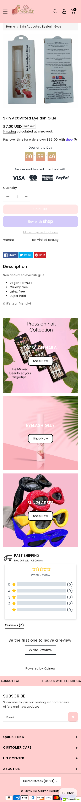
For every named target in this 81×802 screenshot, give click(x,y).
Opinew (49, 668)
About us (11, 768)
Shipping (9, 131)
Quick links (13, 737)
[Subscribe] (73, 717)
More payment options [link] (40, 232)
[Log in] (64, 11)
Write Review (40, 650)
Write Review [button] (40, 575)
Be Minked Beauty (46, 791)
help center (13, 758)
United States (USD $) (39, 781)
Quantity (10, 188)
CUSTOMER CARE (17, 747)
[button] (7, 11)
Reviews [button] (14, 625)
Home (10, 26)
